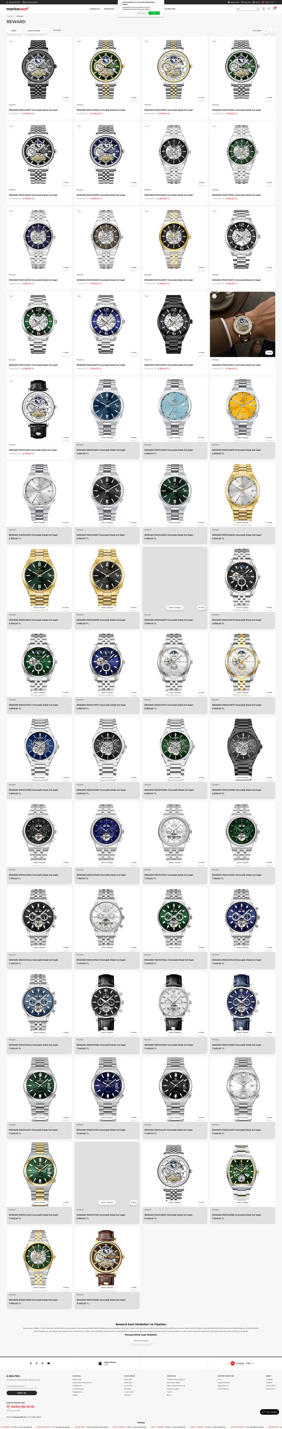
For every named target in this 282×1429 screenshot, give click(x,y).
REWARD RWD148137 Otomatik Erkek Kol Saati (168, 280)
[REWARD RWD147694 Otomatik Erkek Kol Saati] (242, 834)
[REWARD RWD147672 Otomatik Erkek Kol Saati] (107, 664)
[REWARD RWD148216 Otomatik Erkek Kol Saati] (107, 1259)
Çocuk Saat (128, 1386)
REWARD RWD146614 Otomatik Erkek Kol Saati (101, 450)
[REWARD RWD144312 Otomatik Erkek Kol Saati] (39, 1089)
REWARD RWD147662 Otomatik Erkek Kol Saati (101, 1045)
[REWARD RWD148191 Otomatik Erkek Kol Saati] (175, 1174)
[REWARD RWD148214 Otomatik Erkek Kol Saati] (242, 324)
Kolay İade (247, 2)
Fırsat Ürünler (129, 1392)
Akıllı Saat (127, 1389)
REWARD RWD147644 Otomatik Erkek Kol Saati (169, 960)
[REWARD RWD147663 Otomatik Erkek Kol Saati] (242, 1004)
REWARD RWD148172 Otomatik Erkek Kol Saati (236, 280)
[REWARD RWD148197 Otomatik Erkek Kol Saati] (39, 69)
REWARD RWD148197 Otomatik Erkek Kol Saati (33, 110)
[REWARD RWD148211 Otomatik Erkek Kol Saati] (39, 409)
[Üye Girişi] (264, 8)
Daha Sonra (142, 13)
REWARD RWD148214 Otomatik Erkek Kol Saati (236, 365)
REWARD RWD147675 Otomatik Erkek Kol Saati (236, 705)
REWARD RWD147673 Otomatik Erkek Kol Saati (236, 620)
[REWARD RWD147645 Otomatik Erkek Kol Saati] (39, 1004)
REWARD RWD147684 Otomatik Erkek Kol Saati (169, 790)
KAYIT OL (22, 1393)
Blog (168, 1395)
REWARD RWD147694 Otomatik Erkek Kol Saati (236, 875)
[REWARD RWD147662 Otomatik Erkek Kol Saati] (107, 1004)
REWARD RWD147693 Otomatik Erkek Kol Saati (101, 875)
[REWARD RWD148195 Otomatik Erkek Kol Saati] (175, 69)
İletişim (75, 1395)
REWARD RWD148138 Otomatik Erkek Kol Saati (33, 1300)
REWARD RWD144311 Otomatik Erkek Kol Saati (168, 1130)
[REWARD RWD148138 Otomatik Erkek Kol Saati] (39, 1259)
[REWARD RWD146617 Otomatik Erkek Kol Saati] (175, 579)
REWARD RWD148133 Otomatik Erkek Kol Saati (33, 280)
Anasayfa (269, 1379)
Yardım (258, 2)
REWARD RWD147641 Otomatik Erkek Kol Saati (101, 960)
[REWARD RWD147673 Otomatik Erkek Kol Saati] (242, 579)
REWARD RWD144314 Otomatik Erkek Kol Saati (101, 1130)
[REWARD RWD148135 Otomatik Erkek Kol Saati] (107, 239)
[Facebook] (31, 1363)
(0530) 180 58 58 (14, 2)
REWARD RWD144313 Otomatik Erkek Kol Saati (236, 1130)
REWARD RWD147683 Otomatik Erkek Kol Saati (33, 790)
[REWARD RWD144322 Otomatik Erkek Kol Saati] (39, 1174)
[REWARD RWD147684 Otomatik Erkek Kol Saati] (175, 749)
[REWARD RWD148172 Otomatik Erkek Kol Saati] (242, 239)
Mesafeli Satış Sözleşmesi (176, 1379)
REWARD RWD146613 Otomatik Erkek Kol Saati (33, 535)
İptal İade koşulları (173, 1382)
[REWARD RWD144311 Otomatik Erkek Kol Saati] (175, 1089)
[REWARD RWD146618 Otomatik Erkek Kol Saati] (107, 579)
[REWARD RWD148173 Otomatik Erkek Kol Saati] (107, 324)
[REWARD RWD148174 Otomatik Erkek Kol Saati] (39, 324)
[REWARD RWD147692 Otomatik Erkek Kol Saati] (39, 834)
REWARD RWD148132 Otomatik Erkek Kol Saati (168, 195)
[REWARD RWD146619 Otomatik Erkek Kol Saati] (39, 579)
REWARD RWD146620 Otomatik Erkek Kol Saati (236, 535)
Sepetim (269, 1382)
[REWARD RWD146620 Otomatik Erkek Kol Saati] (242, 494)
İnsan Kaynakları (78, 1389)
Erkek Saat (128, 1382)
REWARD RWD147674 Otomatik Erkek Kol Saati (33, 705)
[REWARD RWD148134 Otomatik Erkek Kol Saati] (242, 154)
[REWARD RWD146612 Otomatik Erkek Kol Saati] (175, 494)
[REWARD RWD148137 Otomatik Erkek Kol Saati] (175, 239)
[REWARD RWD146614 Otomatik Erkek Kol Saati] (107, 409)
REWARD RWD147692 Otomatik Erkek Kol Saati (33, 875)
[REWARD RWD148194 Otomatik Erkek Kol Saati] (242, 69)
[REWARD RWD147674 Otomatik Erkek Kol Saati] (39, 664)
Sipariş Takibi (270, 1386)
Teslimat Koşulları (173, 1389)
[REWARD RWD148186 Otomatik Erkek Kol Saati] (242, 1174)
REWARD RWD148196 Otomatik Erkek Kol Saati (101, 110)
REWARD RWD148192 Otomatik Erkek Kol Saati (33, 195)
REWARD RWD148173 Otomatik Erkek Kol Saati (101, 365)
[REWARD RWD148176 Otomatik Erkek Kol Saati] (175, 324)
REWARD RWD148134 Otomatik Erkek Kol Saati (236, 195)
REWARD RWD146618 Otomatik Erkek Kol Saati (101, 620)
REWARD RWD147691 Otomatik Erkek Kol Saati (168, 875)
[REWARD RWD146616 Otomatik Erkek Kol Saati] (242, 409)
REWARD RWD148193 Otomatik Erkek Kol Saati (101, 195)
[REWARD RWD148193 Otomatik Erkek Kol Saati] (107, 154)
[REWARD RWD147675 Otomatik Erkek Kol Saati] (242, 664)
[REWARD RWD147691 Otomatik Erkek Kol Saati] (175, 834)
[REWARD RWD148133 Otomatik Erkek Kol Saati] (39, 239)
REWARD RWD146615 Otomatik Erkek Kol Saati (168, 450)
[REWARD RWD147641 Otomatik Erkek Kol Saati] (107, 919)
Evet (154, 13)
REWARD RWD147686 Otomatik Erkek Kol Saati (236, 790)
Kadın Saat (128, 1379)
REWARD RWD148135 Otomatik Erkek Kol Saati (101, 280)
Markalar (127, 1395)
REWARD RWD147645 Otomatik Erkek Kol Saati (33, 1045)
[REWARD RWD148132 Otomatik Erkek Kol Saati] (175, 154)
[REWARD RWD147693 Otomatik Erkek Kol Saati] (107, 834)
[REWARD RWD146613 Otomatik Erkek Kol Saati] (39, 494)
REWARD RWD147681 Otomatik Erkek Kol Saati (101, 1215)
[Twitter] (36, 1363)
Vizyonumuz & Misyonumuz (82, 1382)
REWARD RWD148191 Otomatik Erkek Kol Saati (168, 1215)
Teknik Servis (270, 1389)
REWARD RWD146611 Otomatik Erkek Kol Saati (101, 535)
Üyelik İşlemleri (223, 1386)
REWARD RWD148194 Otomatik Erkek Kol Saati (236, 110)
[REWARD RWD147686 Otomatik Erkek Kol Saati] (242, 749)
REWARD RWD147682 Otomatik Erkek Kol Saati (101, 790)
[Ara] (258, 9)
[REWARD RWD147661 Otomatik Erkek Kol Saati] (175, 1004)
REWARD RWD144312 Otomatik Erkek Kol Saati (33, 1130)
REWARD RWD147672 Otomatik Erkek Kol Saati (101, 705)
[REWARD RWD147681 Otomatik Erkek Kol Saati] (107, 1174)
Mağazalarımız (78, 1392)
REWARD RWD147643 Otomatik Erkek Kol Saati (236, 960)
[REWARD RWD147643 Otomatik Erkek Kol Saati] (242, 919)
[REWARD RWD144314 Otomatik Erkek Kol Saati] (107, 1089)
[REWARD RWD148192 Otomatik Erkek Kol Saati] (39, 154)
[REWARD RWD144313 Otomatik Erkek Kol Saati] (242, 1089)
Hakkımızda (77, 1379)
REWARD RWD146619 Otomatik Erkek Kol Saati (33, 620)
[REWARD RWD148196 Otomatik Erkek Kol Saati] (107, 69)
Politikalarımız (78, 1386)
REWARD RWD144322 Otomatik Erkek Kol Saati (33, 1215)
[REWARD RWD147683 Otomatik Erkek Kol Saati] (39, 749)
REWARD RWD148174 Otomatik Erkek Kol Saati (33, 365)
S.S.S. (220, 1379)
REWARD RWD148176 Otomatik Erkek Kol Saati (168, 365)
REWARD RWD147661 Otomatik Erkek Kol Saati (168, 1045)
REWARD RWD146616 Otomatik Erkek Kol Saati (236, 450)
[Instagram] (43, 1363)
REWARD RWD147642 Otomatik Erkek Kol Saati (33, 960)
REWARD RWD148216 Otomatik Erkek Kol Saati (101, 1300)
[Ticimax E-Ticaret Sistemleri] (141, 1423)
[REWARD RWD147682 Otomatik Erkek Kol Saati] (107, 749)
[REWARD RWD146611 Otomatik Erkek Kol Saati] (107, 494)
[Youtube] (48, 1363)
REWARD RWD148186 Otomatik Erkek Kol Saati (236, 1215)
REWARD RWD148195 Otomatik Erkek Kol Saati (168, 110)
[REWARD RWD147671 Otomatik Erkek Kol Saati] (175, 664)
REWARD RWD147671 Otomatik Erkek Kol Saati (168, 705)
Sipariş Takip (235, 2)
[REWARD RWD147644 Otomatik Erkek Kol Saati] (175, 919)
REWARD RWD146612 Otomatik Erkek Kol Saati (168, 535)
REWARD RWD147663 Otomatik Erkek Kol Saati (236, 1045)
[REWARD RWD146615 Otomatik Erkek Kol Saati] (175, 409)
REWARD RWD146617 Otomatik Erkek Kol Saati (168, 620)
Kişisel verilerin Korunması (176, 1386)
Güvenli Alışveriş (223, 1389)
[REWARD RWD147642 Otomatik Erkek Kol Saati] (39, 919)
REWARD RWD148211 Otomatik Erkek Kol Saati (33, 450)
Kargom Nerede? (224, 1382)
